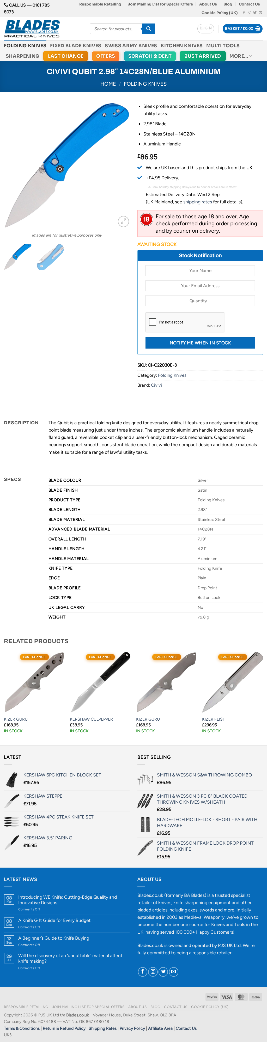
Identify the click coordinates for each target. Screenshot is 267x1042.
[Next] (120, 165)
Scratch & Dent (150, 56)
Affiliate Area (160, 1028)
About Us (208, 4)
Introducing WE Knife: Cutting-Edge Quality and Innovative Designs (67, 899)
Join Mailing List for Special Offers (160, 4)
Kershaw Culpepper (91, 719)
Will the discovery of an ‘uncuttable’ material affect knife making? (70, 958)
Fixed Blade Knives (75, 46)
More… (238, 56)
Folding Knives (25, 46)
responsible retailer (212, 952)
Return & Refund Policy (64, 1028)
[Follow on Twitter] (255, 13)
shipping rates (197, 201)
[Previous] (13, 165)
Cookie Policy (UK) (220, 12)
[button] (205, 28)
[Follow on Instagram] (249, 13)
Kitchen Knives (182, 46)
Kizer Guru (16, 719)
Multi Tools (223, 46)
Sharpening (23, 56)
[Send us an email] (260, 13)
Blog (227, 4)
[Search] (148, 28)
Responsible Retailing (100, 4)
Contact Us (249, 4)
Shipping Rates (103, 1028)
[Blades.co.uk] (43, 28)
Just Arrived (203, 56)
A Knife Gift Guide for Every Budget (54, 920)
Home (108, 84)
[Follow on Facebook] (244, 13)
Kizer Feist (213, 719)
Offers (105, 56)
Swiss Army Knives (131, 46)
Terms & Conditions (22, 1028)
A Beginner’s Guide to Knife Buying (53, 938)
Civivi (156, 385)
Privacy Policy (132, 1028)
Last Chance (65, 56)
